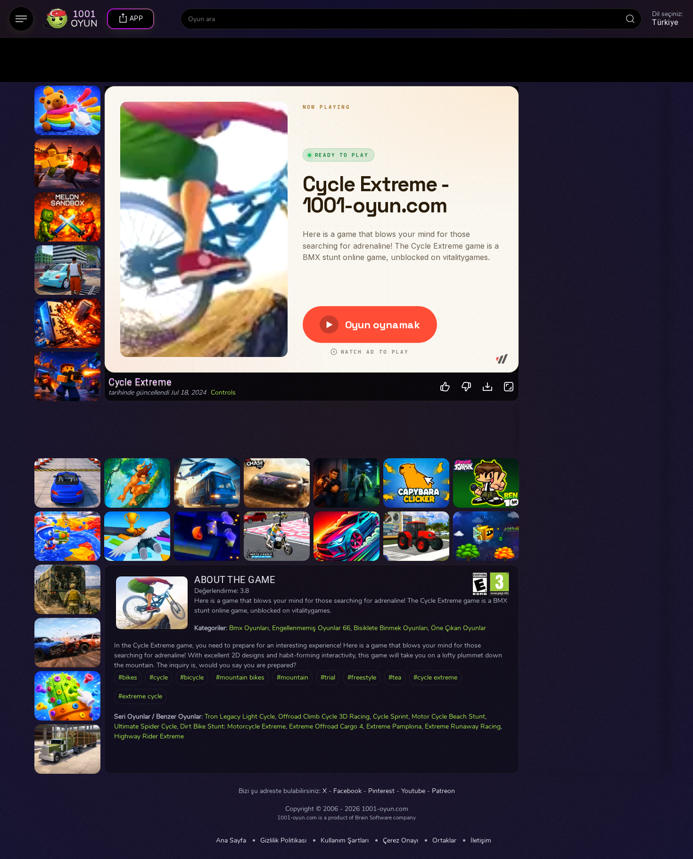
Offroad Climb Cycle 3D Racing (324, 716)
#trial (328, 677)
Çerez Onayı (400, 840)
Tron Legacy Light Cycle (240, 716)
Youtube (413, 791)
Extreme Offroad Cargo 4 (326, 726)
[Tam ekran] (509, 387)
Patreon (443, 791)
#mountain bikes (240, 677)
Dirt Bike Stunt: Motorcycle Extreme (233, 726)
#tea (394, 677)
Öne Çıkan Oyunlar (458, 628)
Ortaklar (444, 840)
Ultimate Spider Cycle (145, 726)
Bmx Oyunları (249, 628)
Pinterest (381, 791)
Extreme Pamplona (393, 726)
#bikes (127, 677)
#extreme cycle (140, 696)
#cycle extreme (435, 677)
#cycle (158, 677)
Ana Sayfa (231, 840)
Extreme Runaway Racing (463, 726)
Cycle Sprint (390, 716)
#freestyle (361, 677)
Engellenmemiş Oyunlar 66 (311, 628)
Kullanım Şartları (345, 840)
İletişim (480, 840)
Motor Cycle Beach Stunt (448, 716)
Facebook (347, 791)
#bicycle (192, 677)
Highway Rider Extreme (149, 736)
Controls (223, 393)
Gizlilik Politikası (283, 840)
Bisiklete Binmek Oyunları (391, 628)
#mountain (292, 677)
